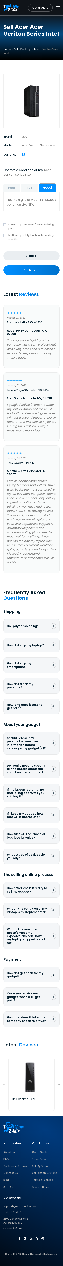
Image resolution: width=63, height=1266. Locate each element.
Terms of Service (42, 1180)
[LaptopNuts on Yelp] (37, 1238)
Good (47, 187)
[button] (59, 1084)
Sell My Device (40, 1166)
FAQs (6, 1159)
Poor (11, 188)
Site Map (8, 1187)
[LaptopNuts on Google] (25, 1238)
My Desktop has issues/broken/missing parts (31, 226)
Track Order (39, 1159)
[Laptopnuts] (11, 8)
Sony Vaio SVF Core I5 (20, 463)
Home (7, 49)
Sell (16, 49)
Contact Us (10, 1173)
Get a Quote (40, 1152)
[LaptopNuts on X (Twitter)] (31, 1238)
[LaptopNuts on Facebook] (19, 1238)
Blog (6, 1180)
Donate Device (41, 1187)
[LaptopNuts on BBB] (42, 1238)
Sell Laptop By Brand (44, 1173)
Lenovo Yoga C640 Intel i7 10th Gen (28, 390)
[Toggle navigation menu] (58, 8)
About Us (9, 1152)
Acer (37, 49)
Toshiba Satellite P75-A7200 (24, 322)
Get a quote (40, 8)
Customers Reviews (15, 1166)
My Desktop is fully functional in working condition (31, 237)
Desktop (25, 49)
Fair (29, 188)
